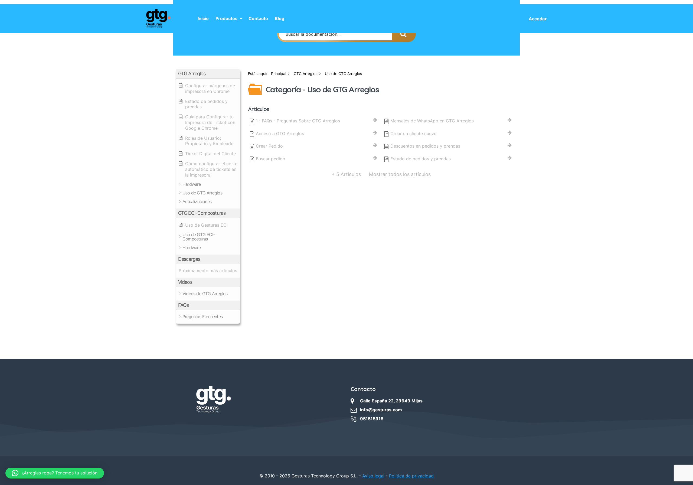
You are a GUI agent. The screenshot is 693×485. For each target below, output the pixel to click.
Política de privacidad (411, 476)
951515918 (372, 418)
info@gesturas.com (381, 409)
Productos (226, 18)
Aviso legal (373, 476)
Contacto (258, 18)
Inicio (203, 18)
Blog (279, 18)
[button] (208, 74)
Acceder (538, 19)
